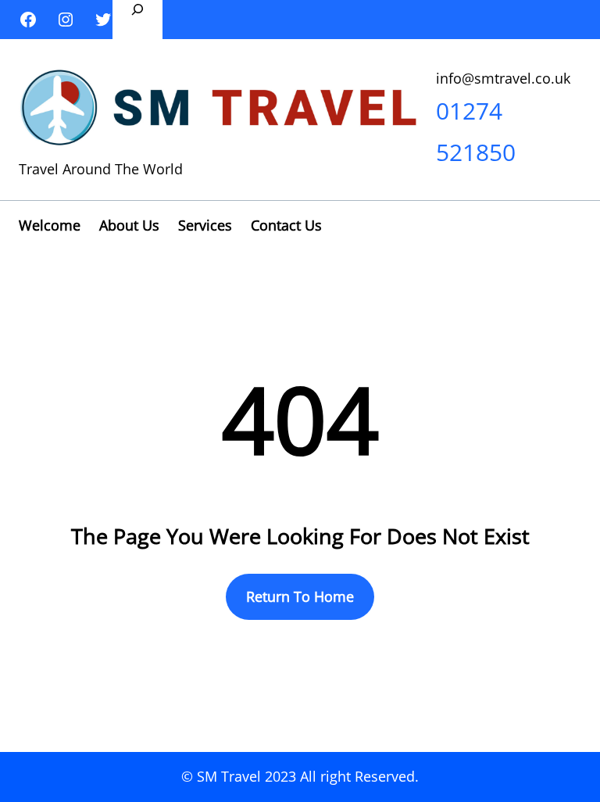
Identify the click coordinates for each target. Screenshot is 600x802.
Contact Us (286, 225)
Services (205, 225)
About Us (129, 225)
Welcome (49, 225)
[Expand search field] (137, 19)
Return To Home (300, 596)
